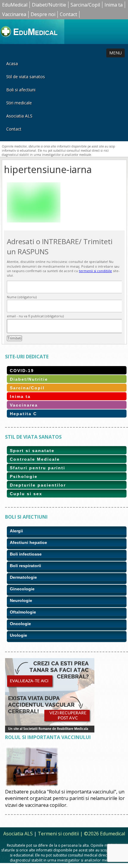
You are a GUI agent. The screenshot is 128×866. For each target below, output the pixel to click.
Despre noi (43, 14)
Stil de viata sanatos (25, 76)
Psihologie (24, 476)
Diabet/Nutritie (49, 4)
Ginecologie (22, 588)
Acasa (12, 63)
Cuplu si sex (26, 493)
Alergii (16, 530)
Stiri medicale (19, 103)
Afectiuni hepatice (28, 542)
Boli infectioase (26, 554)
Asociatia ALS (19, 116)
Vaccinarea (14, 14)
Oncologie (20, 623)
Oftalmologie (23, 612)
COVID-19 (22, 370)
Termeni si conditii (58, 833)
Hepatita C (23, 413)
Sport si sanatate (32, 450)
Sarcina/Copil (85, 4)
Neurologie (21, 600)
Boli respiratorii (25, 565)
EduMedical (14, 4)
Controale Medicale (35, 459)
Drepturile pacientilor (38, 485)
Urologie (18, 635)
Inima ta (113, 4)
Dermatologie (23, 577)
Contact (68, 14)
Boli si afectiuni (20, 89)
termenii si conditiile (95, 271)
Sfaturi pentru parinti (37, 467)
